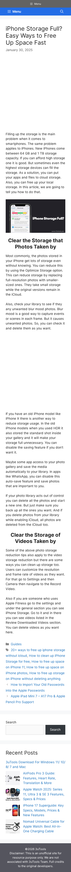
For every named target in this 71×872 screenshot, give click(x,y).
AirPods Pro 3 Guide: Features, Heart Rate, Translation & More (39, 778)
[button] (62, 12)
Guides (16, 644)
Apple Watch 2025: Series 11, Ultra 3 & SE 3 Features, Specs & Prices (43, 794)
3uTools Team (38, 861)
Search (11, 722)
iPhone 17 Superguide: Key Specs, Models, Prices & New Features (43, 810)
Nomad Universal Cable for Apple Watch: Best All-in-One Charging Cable (43, 826)
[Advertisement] (35, 94)
